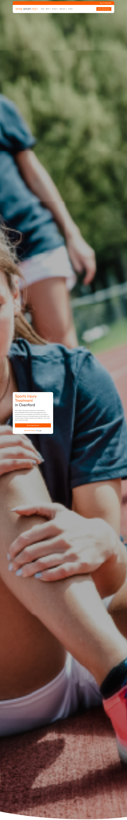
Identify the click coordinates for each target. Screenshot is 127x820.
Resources (62, 9)
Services (54, 9)
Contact (70, 9)
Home (42, 9)
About (47, 9)
